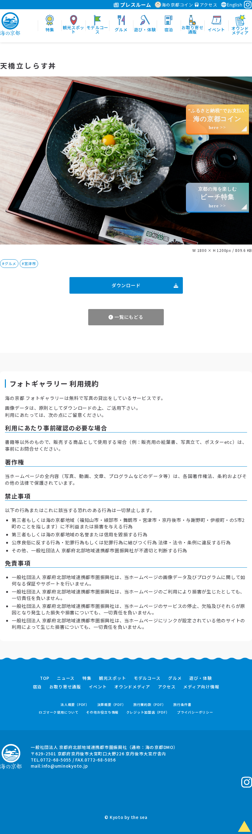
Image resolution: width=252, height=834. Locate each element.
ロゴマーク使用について (58, 712)
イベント (98, 687)
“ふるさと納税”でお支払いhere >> (217, 119)
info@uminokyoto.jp (65, 766)
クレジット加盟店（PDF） (148, 712)
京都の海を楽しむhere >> (217, 197)
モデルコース (147, 678)
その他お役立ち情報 (102, 712)
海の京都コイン (177, 5)
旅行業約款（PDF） (149, 704)
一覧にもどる (128, 317)
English (234, 5)
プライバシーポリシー (195, 712)
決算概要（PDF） (111, 704)
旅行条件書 (182, 704)
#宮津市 (29, 263)
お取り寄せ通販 (65, 687)
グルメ (175, 678)
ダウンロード (126, 285)
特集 (87, 678)
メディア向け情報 (201, 687)
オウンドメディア (132, 687)
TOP (44, 678)
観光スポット (112, 678)
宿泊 (37, 687)
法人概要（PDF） (75, 704)
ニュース (66, 678)
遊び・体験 (200, 678)
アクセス (208, 5)
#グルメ (9, 263)
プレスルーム (135, 4)
